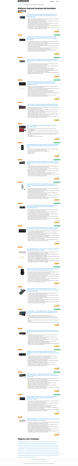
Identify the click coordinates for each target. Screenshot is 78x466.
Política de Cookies (35, 461)
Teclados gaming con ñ (38, 446)
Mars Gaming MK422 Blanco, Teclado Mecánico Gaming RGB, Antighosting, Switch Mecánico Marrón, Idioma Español (43, 249)
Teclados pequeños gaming (23, 455)
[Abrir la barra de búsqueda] (59, 1)
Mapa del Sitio (46, 461)
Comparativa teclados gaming (39, 448)
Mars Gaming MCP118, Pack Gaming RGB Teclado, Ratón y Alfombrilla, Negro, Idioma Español (42, 126)
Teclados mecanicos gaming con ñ (25, 446)
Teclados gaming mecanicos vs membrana (27, 443)
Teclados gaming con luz (53, 441)
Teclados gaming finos (26, 452)
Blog (56, 1)
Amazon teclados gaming (27, 448)
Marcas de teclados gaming (45, 455)
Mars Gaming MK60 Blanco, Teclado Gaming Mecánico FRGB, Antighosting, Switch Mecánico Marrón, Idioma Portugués (43, 419)
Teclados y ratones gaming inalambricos (29, 450)
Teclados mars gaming (42, 445)
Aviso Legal (31, 461)
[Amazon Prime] (58, 29)
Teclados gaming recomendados (52, 453)
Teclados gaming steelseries (31, 457)
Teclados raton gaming (52, 445)
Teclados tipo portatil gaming (30, 453)
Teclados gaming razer (48, 446)
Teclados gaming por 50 (37, 452)
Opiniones (52, 1)
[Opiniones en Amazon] (22, 87)
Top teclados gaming (42, 450)
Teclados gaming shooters (41, 443)
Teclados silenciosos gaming (42, 441)
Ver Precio (57, 31)
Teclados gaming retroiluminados (30, 445)
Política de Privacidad (41, 461)
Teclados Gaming (21, 4)
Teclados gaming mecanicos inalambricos (26, 441)
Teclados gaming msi (40, 453)
